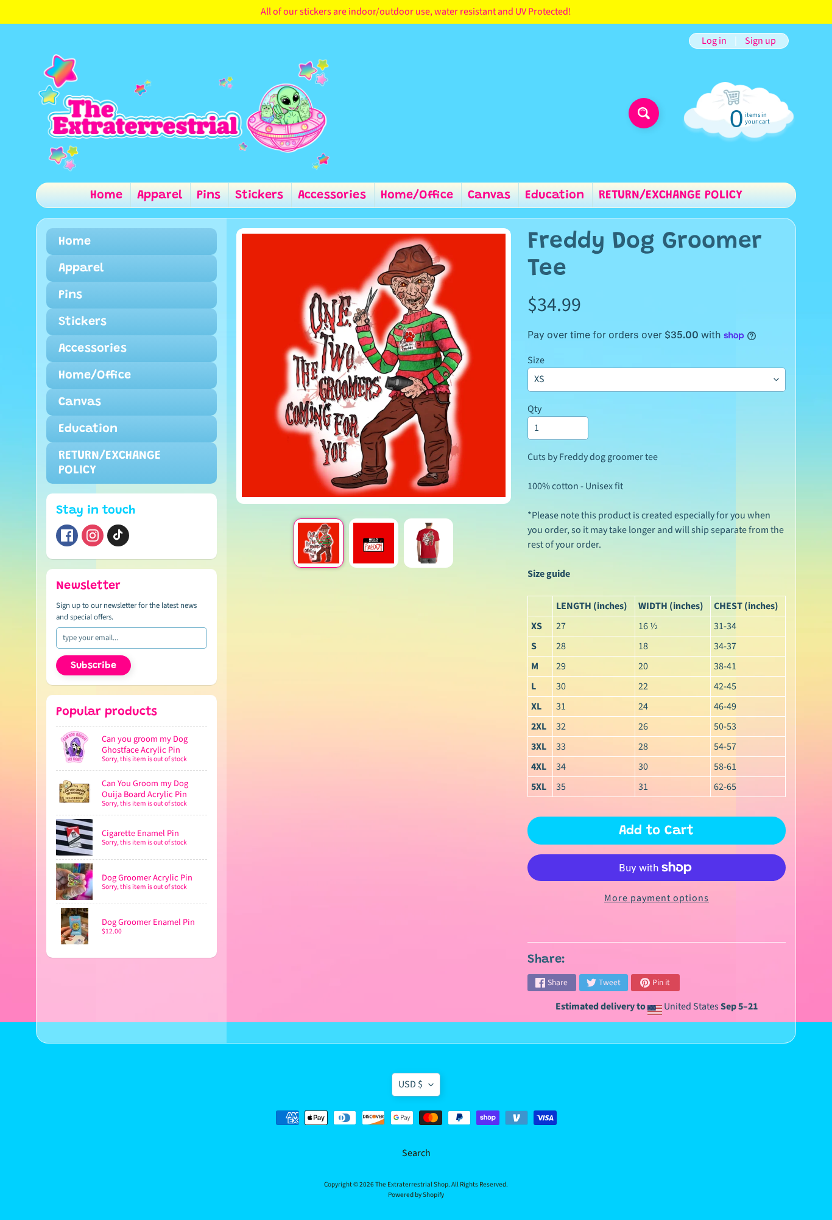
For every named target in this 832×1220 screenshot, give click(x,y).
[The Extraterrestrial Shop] (183, 113)
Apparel (159, 195)
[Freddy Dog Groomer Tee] (318, 543)
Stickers (259, 195)
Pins (208, 195)
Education (554, 195)
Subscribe (93, 666)
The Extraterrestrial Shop (411, 1184)
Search (416, 1153)
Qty (534, 409)
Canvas (489, 195)
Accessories (332, 195)
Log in (714, 41)
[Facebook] (67, 535)
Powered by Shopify (416, 1194)
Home (106, 195)
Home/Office (417, 195)
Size (536, 360)
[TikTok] (118, 535)
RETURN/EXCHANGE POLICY (670, 195)
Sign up (760, 41)
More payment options (656, 898)
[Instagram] (93, 535)
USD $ (410, 1084)
